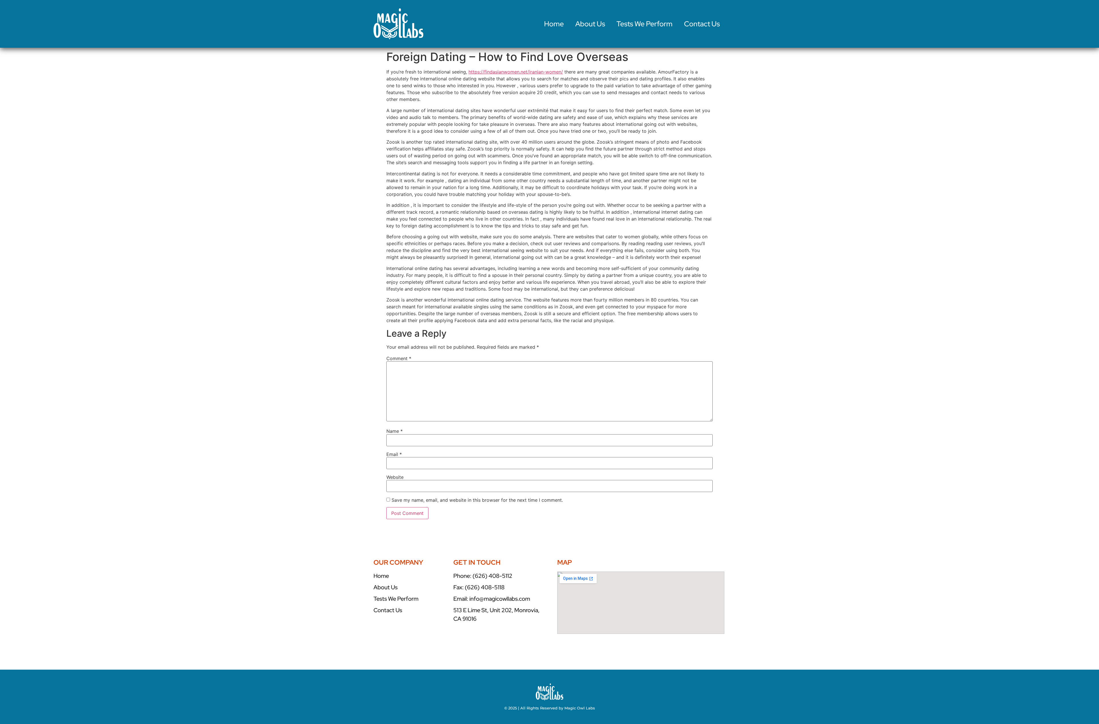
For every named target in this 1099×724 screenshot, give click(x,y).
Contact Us (702, 24)
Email (394, 454)
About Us (590, 24)
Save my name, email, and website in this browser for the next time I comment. (477, 500)
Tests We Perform (644, 24)
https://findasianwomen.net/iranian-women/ (516, 72)
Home (554, 24)
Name (394, 431)
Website (395, 477)
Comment (398, 358)
